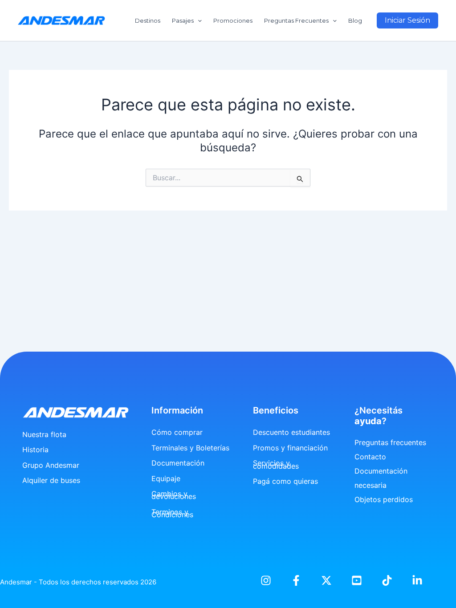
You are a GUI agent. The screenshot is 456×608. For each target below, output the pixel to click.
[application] (198, 20)
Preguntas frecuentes (390, 442)
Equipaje (165, 478)
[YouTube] (356, 580)
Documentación (177, 462)
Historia (35, 449)
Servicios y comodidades (276, 464)
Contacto (370, 456)
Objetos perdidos (383, 499)
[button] (407, 20)
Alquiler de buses (51, 480)
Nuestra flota (44, 434)
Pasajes (183, 20)
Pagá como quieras (285, 481)
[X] (326, 580)
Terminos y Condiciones (172, 513)
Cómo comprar (177, 432)
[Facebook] (296, 580)
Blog (355, 20)
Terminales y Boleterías (190, 447)
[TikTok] (387, 580)
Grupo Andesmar (50, 465)
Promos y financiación (290, 447)
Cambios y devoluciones (173, 495)
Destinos (147, 20)
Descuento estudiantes (291, 432)
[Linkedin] (417, 580)
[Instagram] (266, 580)
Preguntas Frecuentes (296, 20)
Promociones (232, 20)
